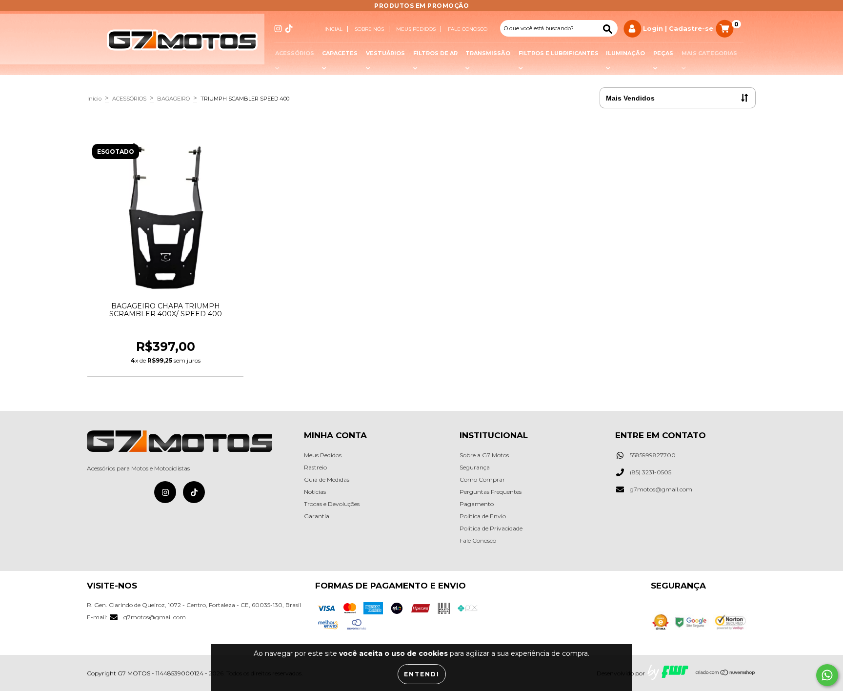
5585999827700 (653, 455)
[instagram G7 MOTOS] (278, 28)
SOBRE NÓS (369, 29)
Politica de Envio (483, 516)
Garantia (316, 516)
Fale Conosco (467, 29)
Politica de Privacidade (491, 528)
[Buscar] (607, 29)
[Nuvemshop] (725, 673)
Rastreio (315, 467)
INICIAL (333, 29)
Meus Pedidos (322, 455)
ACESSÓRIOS (129, 98)
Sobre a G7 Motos (484, 455)
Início (94, 98)
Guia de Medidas (326, 479)
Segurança (475, 467)
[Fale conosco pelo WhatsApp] (827, 675)
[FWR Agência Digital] (667, 673)
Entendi (422, 674)
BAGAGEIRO (173, 98)
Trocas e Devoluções (332, 504)
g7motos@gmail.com (661, 489)
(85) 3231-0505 (650, 472)
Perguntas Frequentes (491, 491)
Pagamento (477, 504)
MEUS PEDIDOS (416, 29)
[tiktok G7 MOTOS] (288, 28)
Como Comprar (482, 479)
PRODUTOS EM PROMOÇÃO (421, 5)
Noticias (315, 491)
